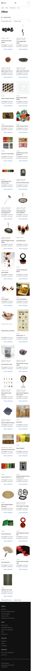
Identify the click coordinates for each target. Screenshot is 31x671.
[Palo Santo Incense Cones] (8, 439)
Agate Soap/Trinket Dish (22, 71)
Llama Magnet (5, 299)
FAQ (2, 632)
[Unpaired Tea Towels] (8, 579)
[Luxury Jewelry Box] (23, 289)
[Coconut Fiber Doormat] (8, 116)
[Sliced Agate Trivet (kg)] (23, 494)
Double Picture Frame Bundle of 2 (22, 153)
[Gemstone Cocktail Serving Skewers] (8, 199)
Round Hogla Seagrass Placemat (7, 505)
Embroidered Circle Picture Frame (6, 182)
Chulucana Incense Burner (6, 41)
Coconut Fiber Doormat (7, 126)
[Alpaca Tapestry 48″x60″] (8, 87)
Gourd (18, 237)
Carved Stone (19, 38)
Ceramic (3, 38)
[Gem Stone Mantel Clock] (23, 171)
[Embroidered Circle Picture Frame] (8, 171)
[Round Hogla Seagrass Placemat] (8, 494)
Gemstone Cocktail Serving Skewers (6, 211)
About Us (3, 609)
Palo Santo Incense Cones (8, 449)
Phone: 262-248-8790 (7, 652)
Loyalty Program (5, 613)
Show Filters (7, 17)
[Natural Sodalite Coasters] (8, 411)
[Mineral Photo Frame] (8, 352)
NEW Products (21, 39)
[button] (28, 3)
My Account (4, 625)
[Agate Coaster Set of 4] (8, 59)
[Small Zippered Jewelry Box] (23, 523)
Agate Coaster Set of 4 (7, 71)
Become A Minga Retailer (8, 611)
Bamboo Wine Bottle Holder (21, 98)
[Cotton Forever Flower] (23, 116)
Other (7, 38)
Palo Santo (19, 422)
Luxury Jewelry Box (21, 299)
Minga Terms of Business (8, 618)
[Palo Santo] (23, 411)
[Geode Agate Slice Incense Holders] (23, 199)
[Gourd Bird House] (23, 229)
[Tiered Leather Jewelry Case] (23, 551)
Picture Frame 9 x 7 (6, 477)
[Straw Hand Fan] (8, 551)
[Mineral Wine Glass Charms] (8, 381)
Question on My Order (7, 629)
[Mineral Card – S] (23, 320)
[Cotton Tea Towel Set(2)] (8, 142)
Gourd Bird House (20, 240)
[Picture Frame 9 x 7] (8, 466)
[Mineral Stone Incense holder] (23, 352)
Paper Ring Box (20, 448)
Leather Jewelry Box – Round (22, 270)
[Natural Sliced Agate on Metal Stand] (23, 381)
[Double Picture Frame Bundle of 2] (23, 142)
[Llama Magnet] (8, 289)
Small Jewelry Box (6, 534)
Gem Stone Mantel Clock (22, 182)
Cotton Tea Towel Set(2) (7, 153)
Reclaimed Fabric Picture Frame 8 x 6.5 (23, 477)
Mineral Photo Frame (6, 364)
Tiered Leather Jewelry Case (22, 562)
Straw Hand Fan (5, 562)
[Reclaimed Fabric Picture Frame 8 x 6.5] (23, 466)
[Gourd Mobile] (8, 260)
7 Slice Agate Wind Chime (21, 42)
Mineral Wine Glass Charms (6, 394)
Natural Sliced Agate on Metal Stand (22, 394)
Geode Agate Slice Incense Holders (21, 211)
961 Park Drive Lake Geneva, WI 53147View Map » (7, 665)
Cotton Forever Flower (22, 126)
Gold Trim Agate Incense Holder (7, 241)
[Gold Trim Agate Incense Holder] (8, 229)
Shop (7, 7)
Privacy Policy (5, 616)
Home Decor (13, 7)
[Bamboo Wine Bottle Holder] (23, 87)
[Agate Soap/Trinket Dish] (23, 59)
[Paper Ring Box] (23, 438)
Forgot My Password (6, 627)
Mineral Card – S (20, 335)
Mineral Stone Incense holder (22, 364)
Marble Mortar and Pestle (7, 330)
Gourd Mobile (4, 272)
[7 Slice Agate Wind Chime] (23, 30)
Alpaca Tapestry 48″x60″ (7, 98)
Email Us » (4, 655)
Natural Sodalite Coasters (7, 422)
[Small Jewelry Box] (8, 523)
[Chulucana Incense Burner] (8, 30)
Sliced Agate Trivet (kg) (22, 506)
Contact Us (4, 634)
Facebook (3, 641)
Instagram (4, 645)
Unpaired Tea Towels (6, 590)
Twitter (3, 643)
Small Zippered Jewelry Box (22, 534)
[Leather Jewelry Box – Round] (23, 259)
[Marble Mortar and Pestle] (8, 315)
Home (2, 7)
